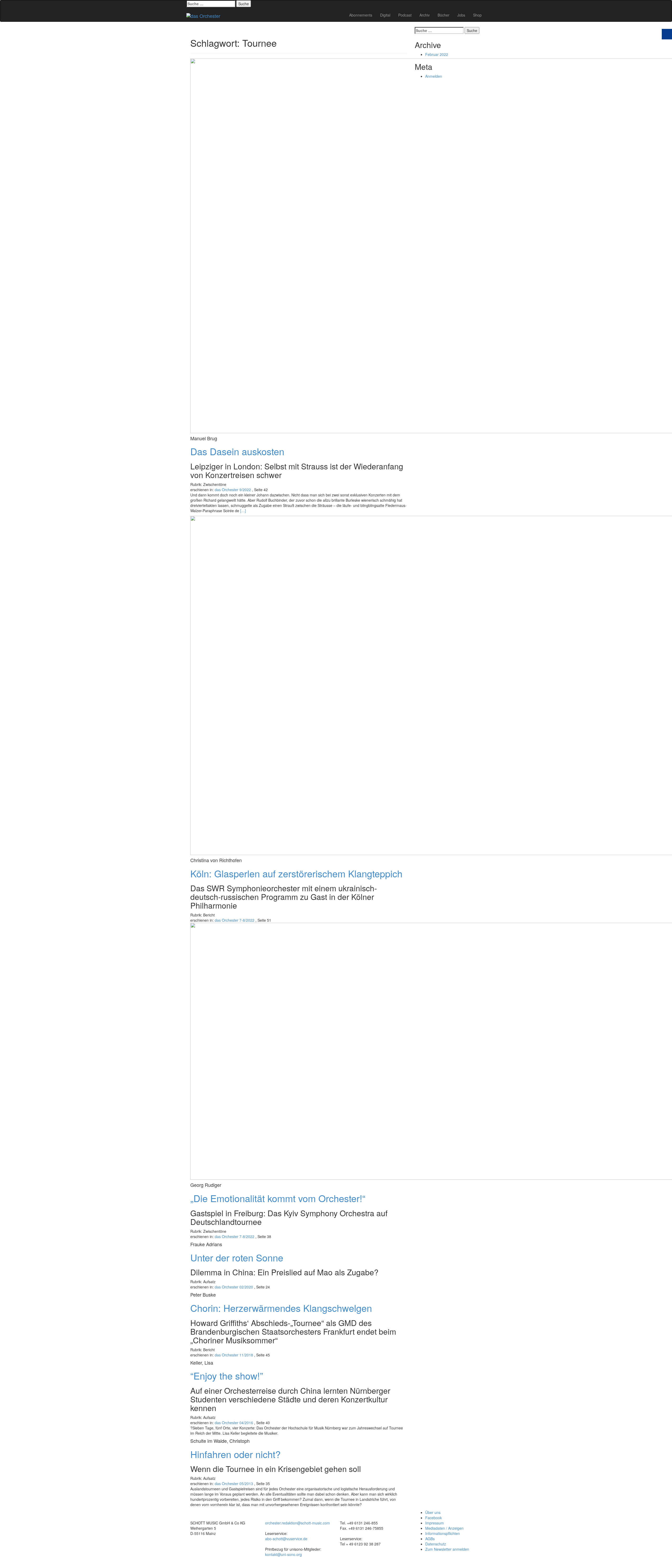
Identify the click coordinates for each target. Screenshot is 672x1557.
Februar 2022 (436, 54)
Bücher (443, 15)
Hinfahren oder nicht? (235, 1454)
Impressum (434, 1522)
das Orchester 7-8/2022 (234, 920)
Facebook (433, 1517)
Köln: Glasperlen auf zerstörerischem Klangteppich (296, 873)
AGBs (430, 1538)
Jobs (461, 15)
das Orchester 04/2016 (234, 1422)
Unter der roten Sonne (236, 1257)
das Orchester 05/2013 (234, 1483)
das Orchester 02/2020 (234, 1286)
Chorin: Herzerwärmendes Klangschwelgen (281, 1307)
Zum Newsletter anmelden (447, 1549)
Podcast (405, 15)
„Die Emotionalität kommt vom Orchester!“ (277, 1198)
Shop (477, 15)
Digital (385, 15)
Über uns (432, 1512)
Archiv (424, 15)
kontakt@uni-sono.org (283, 1554)
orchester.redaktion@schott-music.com (297, 1522)
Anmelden (433, 76)
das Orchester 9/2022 (233, 489)
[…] (243, 510)
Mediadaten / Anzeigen (444, 1528)
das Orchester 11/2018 (234, 1354)
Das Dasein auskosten (237, 451)
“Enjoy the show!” (226, 1375)
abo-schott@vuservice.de (286, 1538)
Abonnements (360, 15)
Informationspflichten (442, 1533)
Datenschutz (435, 1543)
